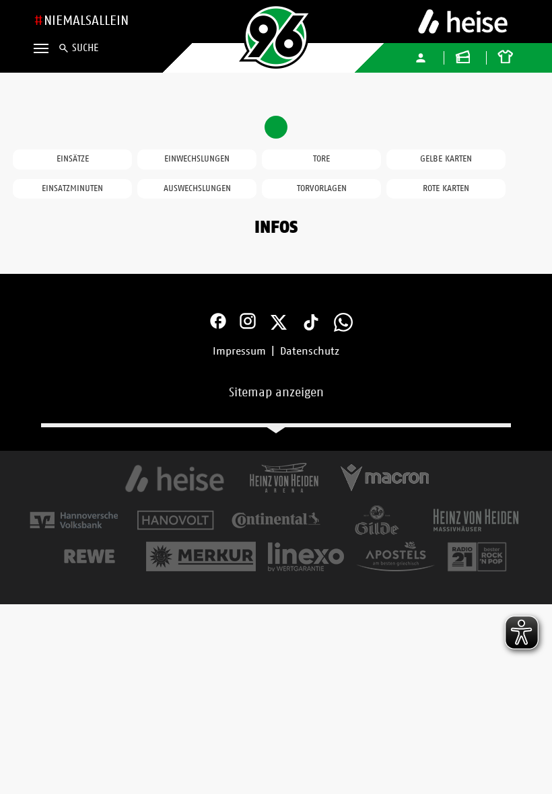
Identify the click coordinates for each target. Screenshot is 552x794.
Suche (85, 48)
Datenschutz (309, 351)
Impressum (239, 351)
